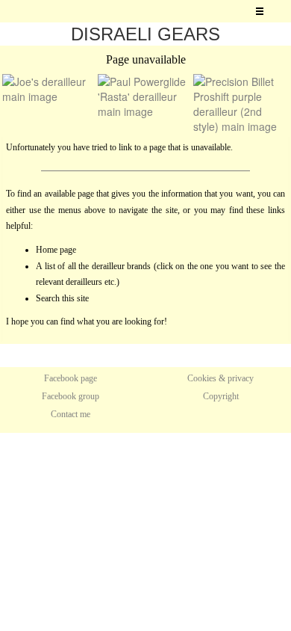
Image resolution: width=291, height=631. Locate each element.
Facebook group (70, 396)
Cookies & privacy (220, 378)
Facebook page (70, 378)
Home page (56, 249)
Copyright (221, 396)
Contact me (70, 414)
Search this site (62, 298)
